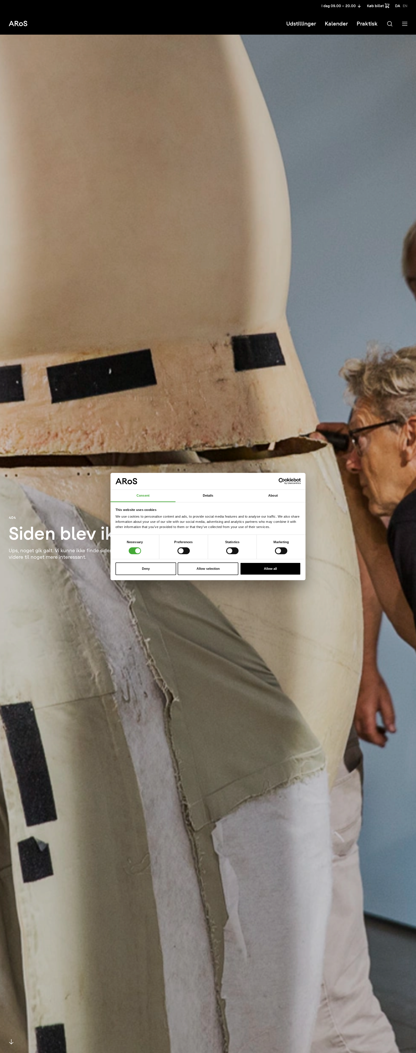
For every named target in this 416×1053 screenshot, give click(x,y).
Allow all (270, 568)
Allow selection (208, 568)
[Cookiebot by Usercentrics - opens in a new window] (282, 481)
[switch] (183, 550)
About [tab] (273, 495)
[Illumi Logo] (18, 23)
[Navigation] (404, 23)
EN (405, 6)
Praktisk (367, 24)
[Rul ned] (11, 1041)
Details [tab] (208, 495)
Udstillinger (301, 24)
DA (397, 6)
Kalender (336, 24)
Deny (146, 568)
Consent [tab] (143, 495)
